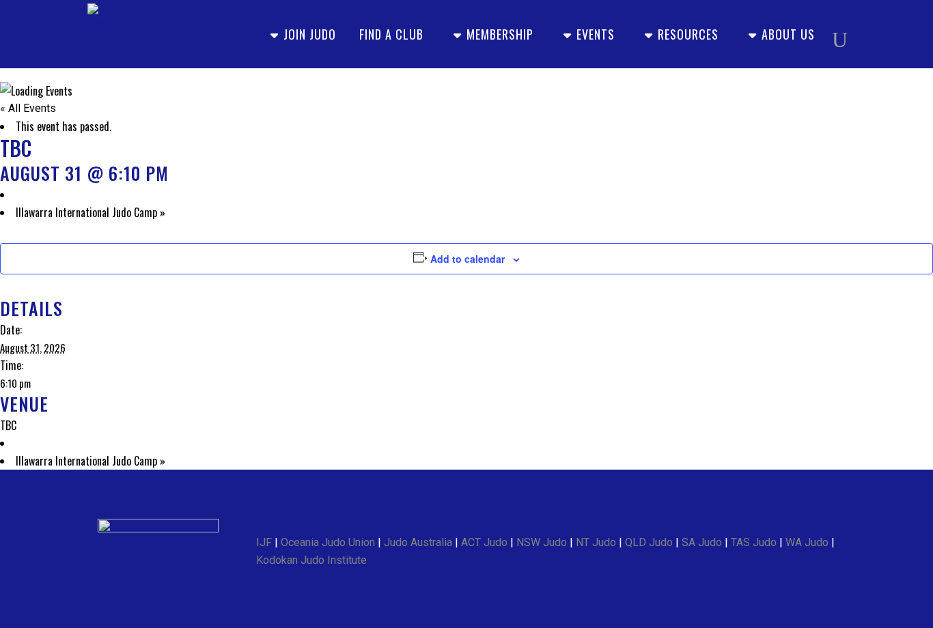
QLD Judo (649, 542)
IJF (264, 542)
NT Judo (596, 542)
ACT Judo (484, 542)
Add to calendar (467, 259)
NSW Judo (541, 542)
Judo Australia (418, 542)
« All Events (28, 108)
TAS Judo (754, 542)
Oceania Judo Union (328, 542)
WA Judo (806, 542)
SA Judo (702, 542)
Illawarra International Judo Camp (90, 212)
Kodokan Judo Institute (311, 560)
